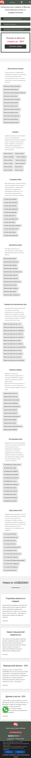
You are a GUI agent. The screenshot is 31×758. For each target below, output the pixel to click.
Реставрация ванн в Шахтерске (11, 484)
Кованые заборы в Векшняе (10, 409)
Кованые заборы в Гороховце (11, 396)
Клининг (15, 132)
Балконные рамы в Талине (10, 258)
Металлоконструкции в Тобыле (11, 112)
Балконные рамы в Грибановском (12, 294)
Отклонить (20, 752)
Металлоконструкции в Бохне (11, 96)
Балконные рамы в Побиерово (11, 288)
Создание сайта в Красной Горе (11, 228)
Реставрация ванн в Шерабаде (11, 474)
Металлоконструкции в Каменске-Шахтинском (14, 92)
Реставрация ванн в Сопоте (10, 481)
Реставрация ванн (15, 439)
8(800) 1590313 (15, 736)
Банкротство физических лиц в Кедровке (13, 327)
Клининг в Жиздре (8, 169)
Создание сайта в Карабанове (11, 209)
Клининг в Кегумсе (8, 153)
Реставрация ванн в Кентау (10, 487)
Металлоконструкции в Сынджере (12, 99)
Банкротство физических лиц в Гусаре (12, 350)
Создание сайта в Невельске (10, 202)
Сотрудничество (15, 732)
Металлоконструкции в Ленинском (12, 109)
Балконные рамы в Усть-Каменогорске (13, 271)
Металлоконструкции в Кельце (11, 89)
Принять (9, 752)
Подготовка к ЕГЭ (15, 510)
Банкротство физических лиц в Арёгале (13, 353)
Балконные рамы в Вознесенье (11, 261)
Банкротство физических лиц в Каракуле (13, 333)
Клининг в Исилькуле (21, 160)
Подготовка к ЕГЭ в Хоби (10, 543)
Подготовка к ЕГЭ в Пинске (10, 570)
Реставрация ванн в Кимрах (10, 500)
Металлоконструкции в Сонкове (11, 122)
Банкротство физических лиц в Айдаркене (14, 330)
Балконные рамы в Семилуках (11, 278)
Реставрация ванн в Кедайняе (11, 471)
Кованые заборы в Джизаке (10, 429)
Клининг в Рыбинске (21, 156)
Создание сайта (15, 179)
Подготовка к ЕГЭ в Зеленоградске (12, 547)
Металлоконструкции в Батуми (11, 102)
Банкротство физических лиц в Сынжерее (13, 337)
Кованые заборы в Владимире (11, 403)
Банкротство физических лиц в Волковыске (14, 360)
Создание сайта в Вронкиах (10, 212)
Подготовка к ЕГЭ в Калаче (10, 533)
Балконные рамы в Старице (10, 284)
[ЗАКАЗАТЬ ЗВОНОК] (5, 710)
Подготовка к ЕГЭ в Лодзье (10, 550)
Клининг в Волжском (20, 163)
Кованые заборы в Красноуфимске (12, 406)
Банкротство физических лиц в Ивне (12, 340)
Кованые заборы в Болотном (10, 393)
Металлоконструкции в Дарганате (12, 115)
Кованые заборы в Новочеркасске (12, 416)
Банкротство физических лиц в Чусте (12, 323)
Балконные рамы (15, 245)
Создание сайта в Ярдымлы (10, 205)
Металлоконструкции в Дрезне (11, 119)
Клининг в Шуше (19, 169)
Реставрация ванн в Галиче (10, 494)
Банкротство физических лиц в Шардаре (13, 343)
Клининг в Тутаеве (19, 153)
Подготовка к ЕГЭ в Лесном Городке (12, 553)
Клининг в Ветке (19, 166)
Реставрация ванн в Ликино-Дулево (12, 464)
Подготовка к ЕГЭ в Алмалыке (11, 557)
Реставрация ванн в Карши (10, 467)
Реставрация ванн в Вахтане (10, 497)
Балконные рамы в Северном (11, 275)
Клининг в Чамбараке (9, 156)
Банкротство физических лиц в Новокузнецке (14, 347)
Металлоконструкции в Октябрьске (12, 86)
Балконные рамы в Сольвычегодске (12, 281)
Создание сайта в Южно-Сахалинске (12, 225)
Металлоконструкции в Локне (11, 105)
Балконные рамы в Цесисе (10, 291)
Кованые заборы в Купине (10, 422)
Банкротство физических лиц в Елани (12, 356)
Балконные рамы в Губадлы (10, 265)
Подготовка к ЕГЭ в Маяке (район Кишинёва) (14, 560)
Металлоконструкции (15, 68)
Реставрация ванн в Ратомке (10, 490)
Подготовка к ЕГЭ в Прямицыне (11, 563)
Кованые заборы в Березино (10, 413)
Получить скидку (15, 46)
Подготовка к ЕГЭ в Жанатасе (11, 566)
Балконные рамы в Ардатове (10, 268)
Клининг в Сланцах (8, 163)
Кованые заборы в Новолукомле (11, 399)
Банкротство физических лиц (15, 304)
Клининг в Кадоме (8, 166)
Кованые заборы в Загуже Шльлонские (13, 426)
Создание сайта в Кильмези (10, 199)
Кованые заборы (15, 370)
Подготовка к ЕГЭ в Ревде (10, 540)
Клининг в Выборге (8, 160)
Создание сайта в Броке (9, 222)
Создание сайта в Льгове (10, 215)
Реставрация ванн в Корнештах (11, 477)
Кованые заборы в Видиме (10, 419)
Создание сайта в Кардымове (11, 235)
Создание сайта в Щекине (10, 232)
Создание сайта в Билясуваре (11, 218)
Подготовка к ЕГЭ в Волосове (11, 537)
